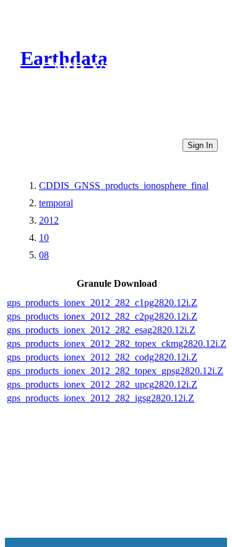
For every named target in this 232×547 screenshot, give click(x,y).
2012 (49, 220)
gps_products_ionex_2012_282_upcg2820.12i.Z (102, 384)
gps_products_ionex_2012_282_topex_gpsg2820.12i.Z (115, 370)
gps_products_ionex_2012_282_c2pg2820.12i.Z (102, 316)
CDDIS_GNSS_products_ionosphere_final (123, 185)
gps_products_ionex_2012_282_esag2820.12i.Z (101, 330)
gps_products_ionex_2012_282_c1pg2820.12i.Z (102, 302)
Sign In (200, 145)
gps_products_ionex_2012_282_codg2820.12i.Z (102, 357)
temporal (56, 203)
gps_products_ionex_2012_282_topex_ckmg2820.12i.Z (116, 343)
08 (44, 255)
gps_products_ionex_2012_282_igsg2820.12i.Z (100, 398)
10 (44, 237)
